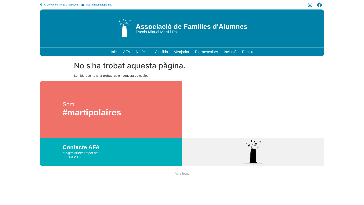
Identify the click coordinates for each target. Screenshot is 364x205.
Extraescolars (206, 52)
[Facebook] (319, 4)
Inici (114, 52)
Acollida (161, 52)
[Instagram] (310, 4)
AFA (126, 52)
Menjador (181, 52)
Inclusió (230, 52)
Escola (247, 52)
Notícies (142, 52)
